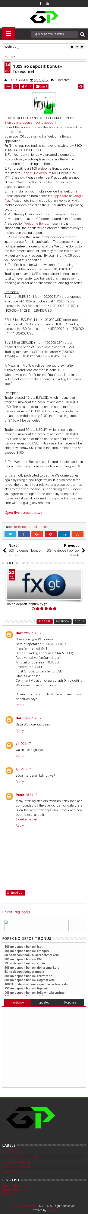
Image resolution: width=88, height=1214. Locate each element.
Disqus (79, 621)
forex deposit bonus (16, 1162)
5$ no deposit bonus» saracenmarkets (31, 955)
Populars (70, 1002)
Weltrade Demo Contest (22, 46)
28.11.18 (31, 795)
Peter (20, 795)
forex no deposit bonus (31, 527)
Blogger (45, 621)
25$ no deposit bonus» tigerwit (26, 988)
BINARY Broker (13, 1151)
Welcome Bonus (36, 223)
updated (43, 1002)
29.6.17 (26, 744)
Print (27, 86)
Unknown (23, 633)
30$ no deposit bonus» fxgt (26, 604)
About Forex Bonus (15, 1186)
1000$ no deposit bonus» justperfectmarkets (36, 984)
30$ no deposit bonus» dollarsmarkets (31, 967)
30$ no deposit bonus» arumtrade (28, 976)
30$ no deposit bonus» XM (23, 959)
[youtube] (47, 3)
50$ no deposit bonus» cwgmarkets (29, 980)
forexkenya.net (26, 819)
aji (17, 744)
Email (43, 86)
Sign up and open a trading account (30, 122)
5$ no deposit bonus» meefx (24, 971)
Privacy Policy (12, 1190)
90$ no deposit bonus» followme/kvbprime (34, 992)
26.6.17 (36, 633)
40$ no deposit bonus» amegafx (26, 951)
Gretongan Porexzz (25, 1206)
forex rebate (11, 1172)
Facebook (62, 621)
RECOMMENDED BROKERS (21, 1157)
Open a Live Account (36, 173)
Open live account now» (23, 512)
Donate (7, 1193)
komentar (62, 80)
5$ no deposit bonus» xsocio (24, 963)
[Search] (82, 34)
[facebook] (41, 3)
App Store (60, 196)
